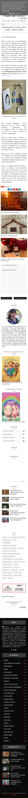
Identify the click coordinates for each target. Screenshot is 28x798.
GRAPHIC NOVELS (7, 573)
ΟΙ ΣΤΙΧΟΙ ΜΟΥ (18, 559)
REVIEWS (25, 32)
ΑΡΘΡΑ (5, 537)
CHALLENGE (14, 570)
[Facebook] (11, 650)
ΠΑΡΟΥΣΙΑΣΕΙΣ (7, 564)
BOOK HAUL (6, 570)
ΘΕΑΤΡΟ (20, 548)
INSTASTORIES (17, 575)
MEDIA (4, 578)
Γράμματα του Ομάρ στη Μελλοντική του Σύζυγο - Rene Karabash (13, 259)
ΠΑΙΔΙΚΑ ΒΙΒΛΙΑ (7, 562)
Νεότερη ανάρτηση (6, 298)
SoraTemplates (10, 793)
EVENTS (21, 570)
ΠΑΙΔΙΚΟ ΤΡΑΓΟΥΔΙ (19, 562)
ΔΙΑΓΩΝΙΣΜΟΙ (6, 543)
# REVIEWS (7, 186)
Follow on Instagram (9, 440)
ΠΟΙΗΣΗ (15, 564)
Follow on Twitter (8, 431)
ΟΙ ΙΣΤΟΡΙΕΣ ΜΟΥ (8, 559)
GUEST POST (17, 573)
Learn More (11, 13)
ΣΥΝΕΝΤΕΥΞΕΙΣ (7, 567)
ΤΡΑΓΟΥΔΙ (17, 567)
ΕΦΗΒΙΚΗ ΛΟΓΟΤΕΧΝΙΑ (10, 548)
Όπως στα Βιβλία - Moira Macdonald (10, 212)
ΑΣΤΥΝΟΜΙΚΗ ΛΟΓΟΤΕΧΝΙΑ (16, 537)
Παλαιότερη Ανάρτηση (20, 298)
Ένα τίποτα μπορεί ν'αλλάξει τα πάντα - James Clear (17, 767)
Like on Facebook (7, 434)
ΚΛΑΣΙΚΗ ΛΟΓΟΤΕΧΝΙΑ (9, 551)
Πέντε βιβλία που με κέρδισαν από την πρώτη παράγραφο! (17, 492)
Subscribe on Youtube (9, 437)
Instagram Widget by (18, 481)
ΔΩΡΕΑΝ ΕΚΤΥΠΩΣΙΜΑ (9, 545)
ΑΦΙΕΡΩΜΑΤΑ (7, 540)
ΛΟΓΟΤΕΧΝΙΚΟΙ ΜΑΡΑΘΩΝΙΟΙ (11, 553)
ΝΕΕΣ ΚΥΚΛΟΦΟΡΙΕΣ (9, 556)
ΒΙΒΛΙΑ (14, 540)
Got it (18, 13)
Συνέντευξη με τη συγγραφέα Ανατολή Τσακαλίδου (16, 782)
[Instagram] (15, 650)
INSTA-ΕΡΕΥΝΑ (7, 575)
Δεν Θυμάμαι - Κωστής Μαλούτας (9, 235)
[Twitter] (13, 650)
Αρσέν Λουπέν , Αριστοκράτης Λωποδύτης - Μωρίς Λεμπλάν (17, 512)
